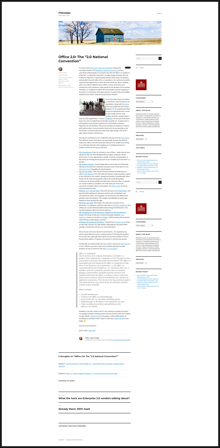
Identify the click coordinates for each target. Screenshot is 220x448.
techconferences (68, 87)
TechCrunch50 (125, 244)
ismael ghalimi (62, 85)
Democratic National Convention (101, 68)
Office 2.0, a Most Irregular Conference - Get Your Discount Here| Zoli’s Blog (92, 373)
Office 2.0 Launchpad (110, 249)
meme (127, 104)
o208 (68, 85)
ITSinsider (64, 12)
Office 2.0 (61, 79)
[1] (112, 108)
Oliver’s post (116, 186)
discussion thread (85, 169)
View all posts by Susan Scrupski (121, 340)
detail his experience (120, 205)
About (159, 13)
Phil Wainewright (121, 191)
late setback (125, 138)
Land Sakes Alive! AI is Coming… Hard (147, 165)
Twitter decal (118, 318)
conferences (69, 77)
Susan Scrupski (62, 72)
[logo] (149, 72)
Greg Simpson (88, 174)
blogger (105, 217)
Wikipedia (108, 118)
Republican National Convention (106, 70)
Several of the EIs (96, 316)
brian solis (91, 330)
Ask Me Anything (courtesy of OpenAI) (147, 164)
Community (61, 77)
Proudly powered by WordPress (74, 440)
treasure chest (120, 222)
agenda (98, 147)
